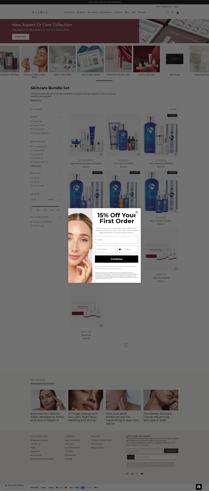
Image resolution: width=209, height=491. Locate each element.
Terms (110, 278)
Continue (116, 259)
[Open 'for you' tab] (199, 487)
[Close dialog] (137, 212)
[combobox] (120, 249)
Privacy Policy (104, 278)
